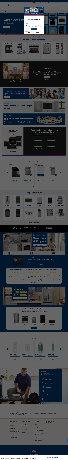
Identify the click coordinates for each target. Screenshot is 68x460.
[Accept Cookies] (67, 457)
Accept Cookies (55, 457)
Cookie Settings (49, 457)
